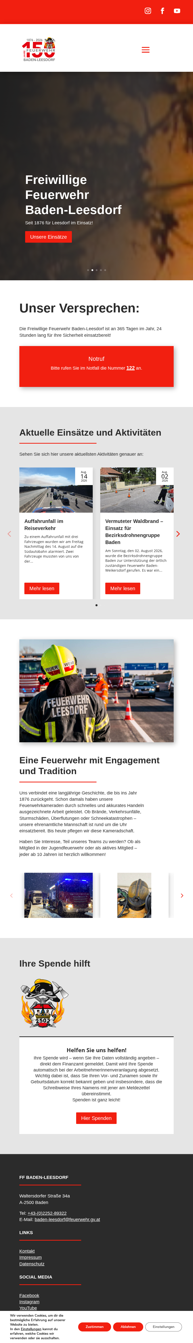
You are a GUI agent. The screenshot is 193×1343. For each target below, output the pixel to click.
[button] (177, 533)
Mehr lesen (41, 588)
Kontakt (27, 1251)
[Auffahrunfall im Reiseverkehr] (56, 490)
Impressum (30, 1257)
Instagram (29, 1301)
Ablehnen (128, 1326)
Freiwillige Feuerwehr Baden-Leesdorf (73, 195)
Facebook (29, 1295)
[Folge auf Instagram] (148, 11)
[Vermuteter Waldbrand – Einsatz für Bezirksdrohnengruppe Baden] (137, 490)
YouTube (28, 1308)
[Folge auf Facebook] (162, 11)
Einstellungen (31, 1329)
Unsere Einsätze (48, 237)
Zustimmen (95, 1326)
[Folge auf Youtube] (177, 11)
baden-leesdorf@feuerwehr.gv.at (67, 1219)
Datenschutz (31, 1263)
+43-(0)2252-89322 (47, 1213)
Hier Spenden (96, 1118)
